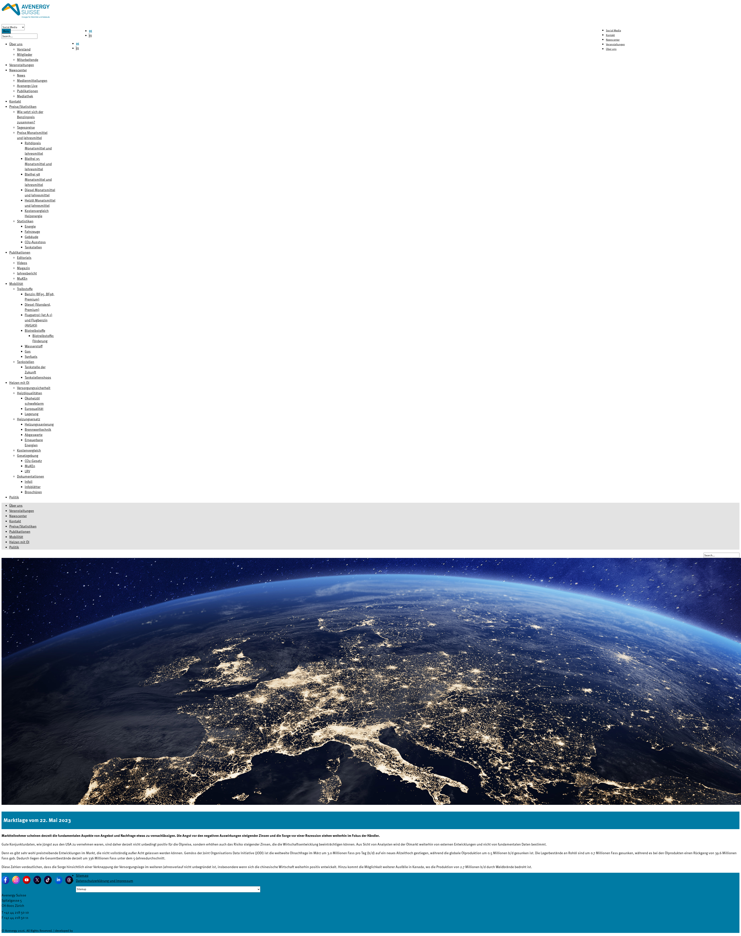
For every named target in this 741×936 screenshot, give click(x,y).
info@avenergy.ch (15, 922)
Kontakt (610, 35)
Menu (6, 31)
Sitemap (82, 875)
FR (90, 36)
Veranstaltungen (615, 44)
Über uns (611, 49)
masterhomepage (85, 930)
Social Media (613, 30)
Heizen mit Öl (19, 541)
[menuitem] (16, 43)
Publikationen (19, 531)
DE (90, 31)
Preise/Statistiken (22, 526)
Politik (14, 547)
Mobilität (16, 536)
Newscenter (613, 40)
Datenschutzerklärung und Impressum (104, 880)
